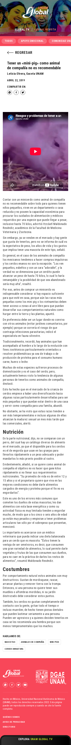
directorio (9, 727)
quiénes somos (11, 717)
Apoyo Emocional (32, 41)
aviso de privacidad (14, 722)
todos (9, 41)
